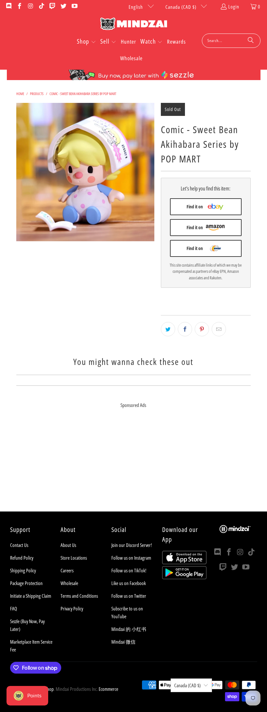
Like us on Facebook (128, 583)
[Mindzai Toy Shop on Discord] (8, 6)
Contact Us (19, 545)
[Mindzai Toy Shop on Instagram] (30, 6)
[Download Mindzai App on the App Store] (184, 562)
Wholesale (69, 583)
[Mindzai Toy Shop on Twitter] (63, 6)
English (136, 7)
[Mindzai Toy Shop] (133, 25)
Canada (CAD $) (181, 7)
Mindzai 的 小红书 (128, 629)
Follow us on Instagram (131, 557)
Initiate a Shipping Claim (30, 596)
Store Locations (74, 557)
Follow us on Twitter (128, 596)
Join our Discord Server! (131, 545)
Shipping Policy (23, 570)
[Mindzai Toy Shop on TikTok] (41, 6)
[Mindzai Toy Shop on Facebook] (19, 6)
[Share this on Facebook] (185, 329)
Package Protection (26, 583)
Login (233, 6)
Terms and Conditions (79, 596)
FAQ (13, 608)
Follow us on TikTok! (128, 570)
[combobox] (231, 41)
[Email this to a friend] (219, 329)
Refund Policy (21, 557)
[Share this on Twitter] (168, 329)
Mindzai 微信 (123, 641)
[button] (86, 42)
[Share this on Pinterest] (202, 329)
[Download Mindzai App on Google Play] (184, 577)
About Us (68, 545)
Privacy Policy (72, 608)
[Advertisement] (133, 465)
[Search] (250, 41)
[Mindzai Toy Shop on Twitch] (52, 6)
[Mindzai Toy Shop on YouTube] (74, 6)
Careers (67, 570)
